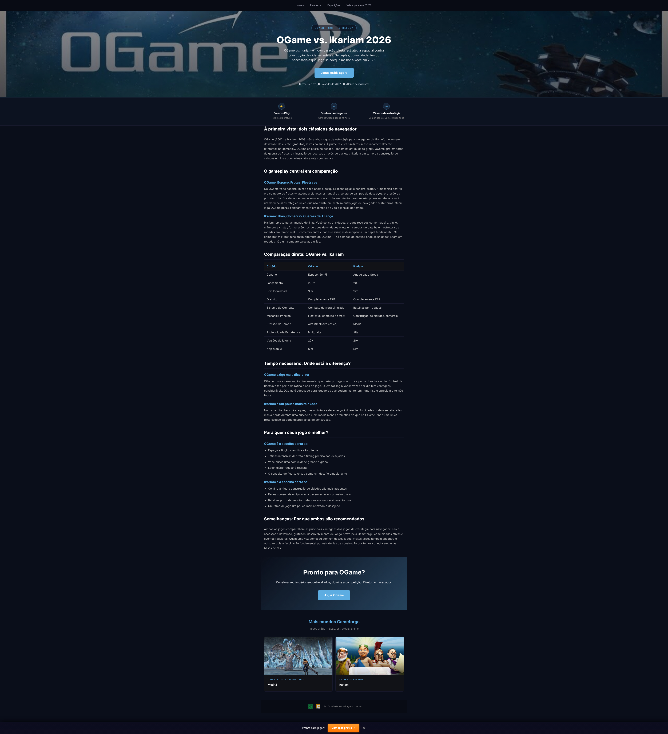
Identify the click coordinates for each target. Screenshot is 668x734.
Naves (300, 5)
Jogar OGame (334, 595)
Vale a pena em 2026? (359, 5)
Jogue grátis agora (334, 72)
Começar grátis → (343, 727)
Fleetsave (315, 5)
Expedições (333, 5)
